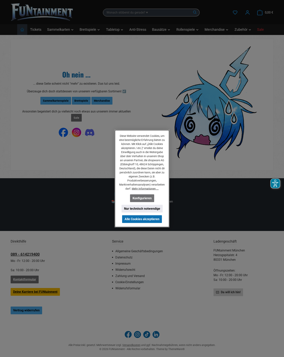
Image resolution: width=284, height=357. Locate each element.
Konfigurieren (142, 198)
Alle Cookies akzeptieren (142, 219)
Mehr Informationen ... (145, 188)
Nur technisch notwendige (142, 208)
